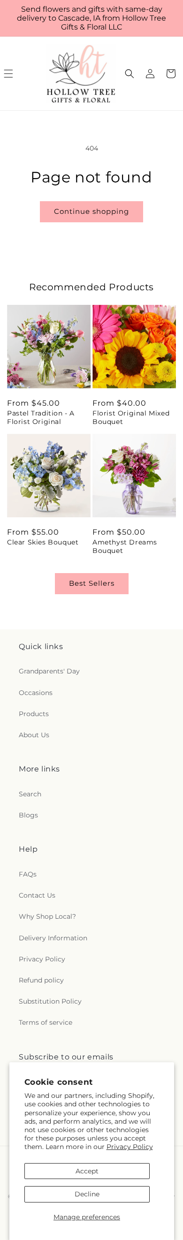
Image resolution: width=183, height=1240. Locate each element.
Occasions (36, 692)
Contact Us (37, 895)
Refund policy (41, 980)
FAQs (28, 874)
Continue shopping (91, 211)
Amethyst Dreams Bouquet (124, 546)
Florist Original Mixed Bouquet (130, 417)
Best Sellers (91, 583)
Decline (87, 1194)
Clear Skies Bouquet (42, 542)
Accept (87, 1171)
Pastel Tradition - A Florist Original (41, 417)
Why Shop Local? (47, 916)
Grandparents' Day (49, 671)
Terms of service (45, 1022)
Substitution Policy (50, 1001)
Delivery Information (53, 938)
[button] (129, 73)
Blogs (28, 815)
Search (30, 794)
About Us (34, 735)
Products (34, 714)
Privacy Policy (130, 1146)
